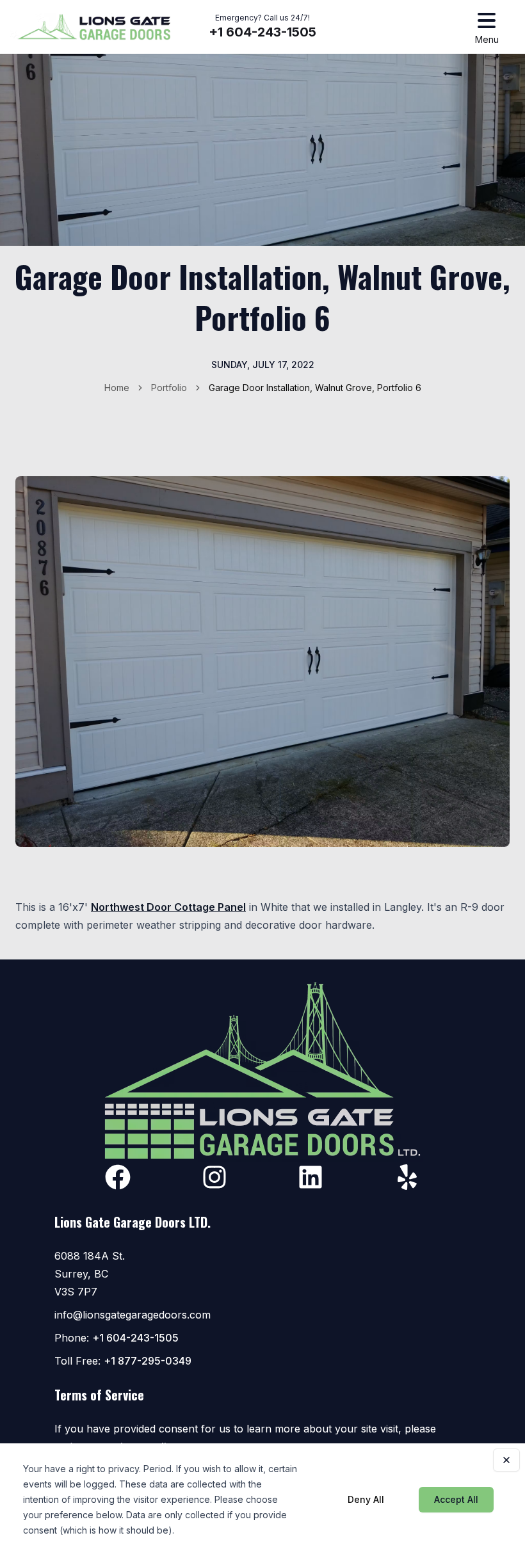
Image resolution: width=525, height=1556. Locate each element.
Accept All (456, 1499)
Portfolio (169, 387)
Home (116, 387)
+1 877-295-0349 (147, 1360)
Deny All (366, 1499)
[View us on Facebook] (117, 1177)
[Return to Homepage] (94, 26)
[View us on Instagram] (214, 1177)
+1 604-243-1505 (262, 32)
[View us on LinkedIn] (310, 1177)
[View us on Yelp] (407, 1177)
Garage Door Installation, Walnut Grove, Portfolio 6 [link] (315, 387)
